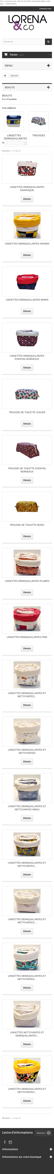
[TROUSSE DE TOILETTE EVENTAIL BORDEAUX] (27, 450)
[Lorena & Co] (27, 22)
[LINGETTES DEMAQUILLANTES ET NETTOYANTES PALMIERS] (27, 844)
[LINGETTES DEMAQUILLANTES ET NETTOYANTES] (27, 731)
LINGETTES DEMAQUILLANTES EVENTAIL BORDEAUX (27, 357)
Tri (3, 143)
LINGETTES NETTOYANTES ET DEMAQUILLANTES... (27, 1034)
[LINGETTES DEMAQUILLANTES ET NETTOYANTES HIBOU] (27, 788)
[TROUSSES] (39, 121)
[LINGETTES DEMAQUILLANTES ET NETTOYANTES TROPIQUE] (27, 1070)
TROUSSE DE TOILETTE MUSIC (27, 525)
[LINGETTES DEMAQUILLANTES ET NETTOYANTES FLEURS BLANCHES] (27, 901)
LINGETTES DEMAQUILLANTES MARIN (27, 299)
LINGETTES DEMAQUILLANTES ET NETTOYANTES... (27, 695)
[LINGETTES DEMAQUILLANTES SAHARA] (27, 225)
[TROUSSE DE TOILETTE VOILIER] (27, 394)
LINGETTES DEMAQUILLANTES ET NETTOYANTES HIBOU (27, 808)
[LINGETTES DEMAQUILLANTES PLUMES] (27, 562)
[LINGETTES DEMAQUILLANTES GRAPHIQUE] (27, 168)
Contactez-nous (45, 8)
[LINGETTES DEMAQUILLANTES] (14, 121)
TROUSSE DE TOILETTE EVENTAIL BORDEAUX (27, 470)
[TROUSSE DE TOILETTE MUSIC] (27, 506)
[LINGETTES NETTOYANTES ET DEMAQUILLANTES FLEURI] (27, 1014)
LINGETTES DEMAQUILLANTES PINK (27, 637)
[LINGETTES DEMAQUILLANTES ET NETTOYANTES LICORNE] (27, 957)
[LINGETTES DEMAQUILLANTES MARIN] (27, 281)
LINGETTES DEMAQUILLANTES (15, 137)
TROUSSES (38, 135)
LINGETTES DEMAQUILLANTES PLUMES (27, 581)
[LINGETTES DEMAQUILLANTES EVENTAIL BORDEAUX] (27, 337)
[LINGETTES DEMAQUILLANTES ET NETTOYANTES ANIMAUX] (27, 674)
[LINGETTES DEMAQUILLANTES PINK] (27, 618)
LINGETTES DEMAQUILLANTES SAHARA (27, 243)
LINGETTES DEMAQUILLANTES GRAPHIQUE (27, 189)
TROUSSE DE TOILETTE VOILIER (27, 412)
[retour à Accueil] (5, 76)
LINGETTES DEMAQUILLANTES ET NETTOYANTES (27, 751)
